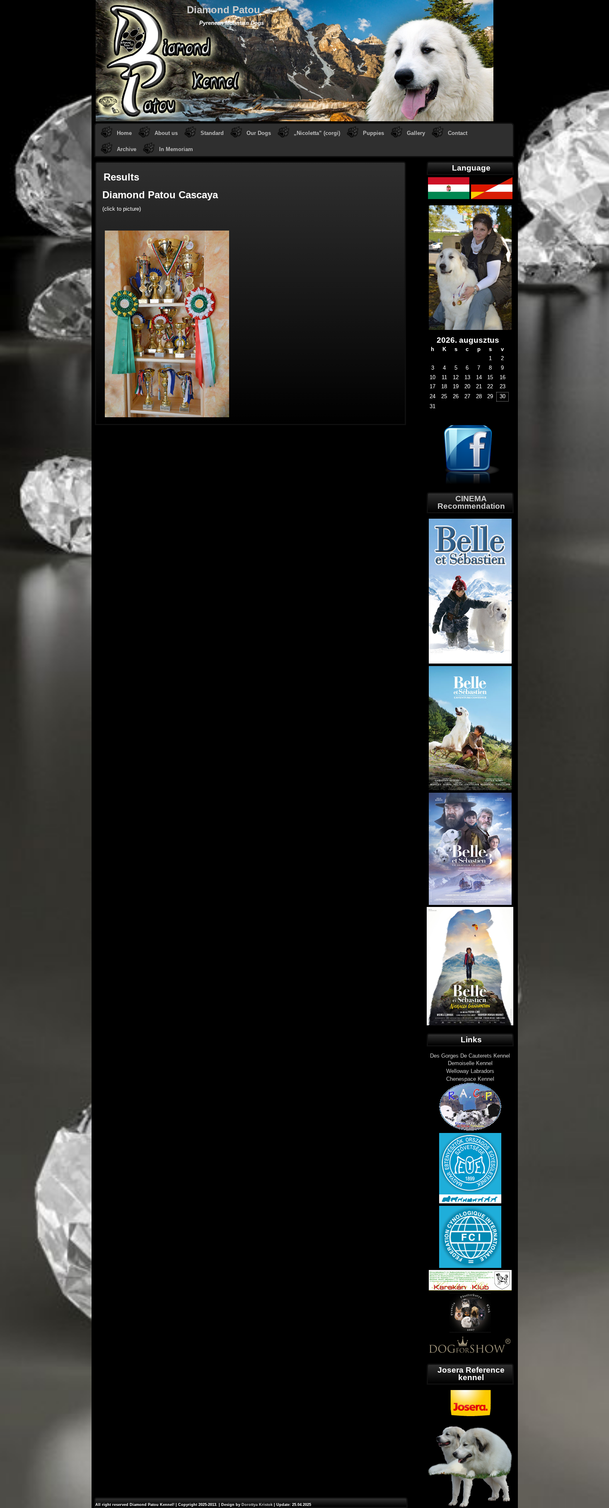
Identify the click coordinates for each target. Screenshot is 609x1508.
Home (124, 133)
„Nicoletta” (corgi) (317, 133)
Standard (212, 133)
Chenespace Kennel (470, 1079)
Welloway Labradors (470, 1071)
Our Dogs (259, 133)
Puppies (373, 133)
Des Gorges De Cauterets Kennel (470, 1056)
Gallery (416, 133)
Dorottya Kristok (257, 1505)
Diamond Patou (223, 9)
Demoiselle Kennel (470, 1063)
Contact (457, 133)
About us (166, 133)
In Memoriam (176, 149)
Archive (126, 149)
